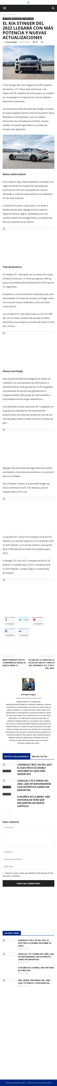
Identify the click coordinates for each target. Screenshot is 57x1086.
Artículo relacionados (16, 756)
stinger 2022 (28, 19)
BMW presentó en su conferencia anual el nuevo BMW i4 (14, 662)
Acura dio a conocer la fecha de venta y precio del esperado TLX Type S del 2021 (41, 663)
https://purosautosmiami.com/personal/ (28, 698)
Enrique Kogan (11, 42)
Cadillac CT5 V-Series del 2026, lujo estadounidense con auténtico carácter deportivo (34, 785)
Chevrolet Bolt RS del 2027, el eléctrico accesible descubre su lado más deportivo (34, 769)
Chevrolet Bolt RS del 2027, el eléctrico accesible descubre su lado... (34, 943)
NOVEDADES (16, 19)
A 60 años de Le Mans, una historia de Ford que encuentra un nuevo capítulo (33, 801)
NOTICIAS (12, 14)
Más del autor (39, 756)
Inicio (5, 14)
